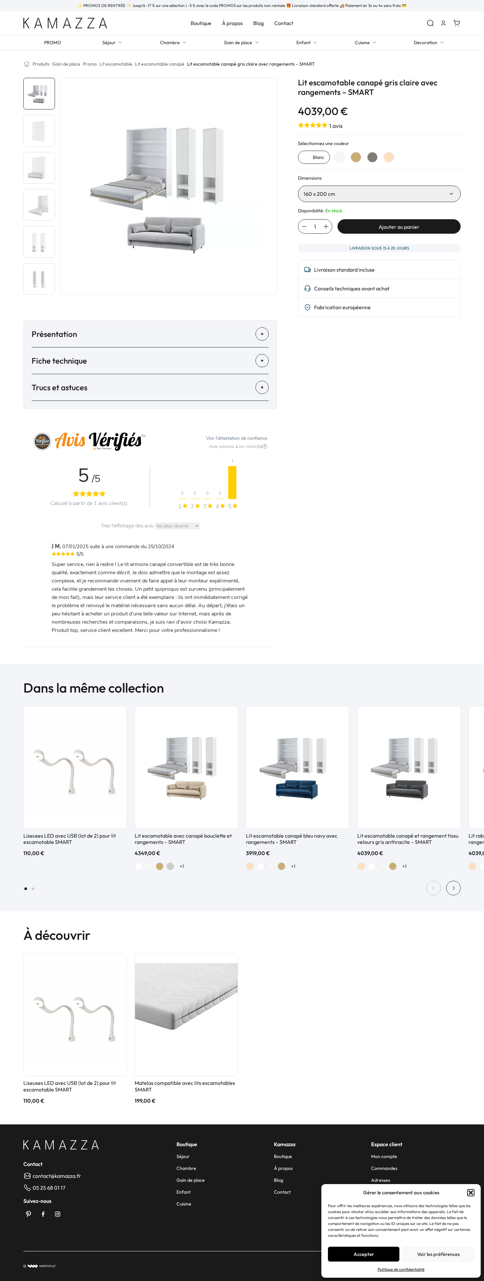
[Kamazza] (65, 23)
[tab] (25, 888)
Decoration (425, 42)
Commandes (384, 1168)
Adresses (380, 1180)
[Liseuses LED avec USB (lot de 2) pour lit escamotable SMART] (75, 767)
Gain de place (238, 42)
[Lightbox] (266, 88)
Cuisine (362, 42)
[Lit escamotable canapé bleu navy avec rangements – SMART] (297, 767)
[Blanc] (139, 866)
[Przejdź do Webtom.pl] (39, 1266)
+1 (182, 866)
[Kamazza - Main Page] (61, 1144)
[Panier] (457, 23)
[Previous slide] (433, 888)
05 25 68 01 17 (49, 1187)
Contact (283, 23)
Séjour (109, 42)
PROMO (52, 42)
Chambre (170, 42)
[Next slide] (453, 888)
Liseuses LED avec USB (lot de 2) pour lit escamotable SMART (69, 838)
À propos (232, 23)
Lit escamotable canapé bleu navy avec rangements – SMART (291, 838)
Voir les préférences (438, 1254)
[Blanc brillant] (149, 866)
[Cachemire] (170, 866)
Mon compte (384, 1156)
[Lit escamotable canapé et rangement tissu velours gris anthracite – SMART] (409, 767)
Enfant (303, 42)
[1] (232, 482)
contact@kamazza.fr (57, 1176)
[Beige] (250, 866)
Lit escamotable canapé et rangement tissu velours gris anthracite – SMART (407, 838)
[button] (471, 1192)
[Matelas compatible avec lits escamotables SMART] (186, 1014)
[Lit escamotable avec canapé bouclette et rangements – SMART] (186, 767)
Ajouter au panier (399, 226)
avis (335, 125)
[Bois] (160, 866)
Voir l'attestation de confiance (236, 438)
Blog (258, 23)
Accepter (364, 1254)
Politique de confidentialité (401, 1269)
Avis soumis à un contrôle (235, 446)
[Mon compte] (443, 23)
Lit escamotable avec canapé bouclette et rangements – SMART (183, 838)
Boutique (201, 23)
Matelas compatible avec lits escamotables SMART (185, 1086)
